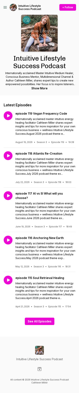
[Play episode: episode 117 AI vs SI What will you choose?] (8, 195)
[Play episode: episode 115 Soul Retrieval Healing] (8, 280)
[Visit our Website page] (39, 369)
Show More (39, 88)
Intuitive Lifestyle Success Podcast (29, 7)
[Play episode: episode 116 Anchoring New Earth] (8, 240)
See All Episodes (39, 321)
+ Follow (67, 7)
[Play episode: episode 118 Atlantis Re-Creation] (8, 155)
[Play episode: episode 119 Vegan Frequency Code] (8, 115)
